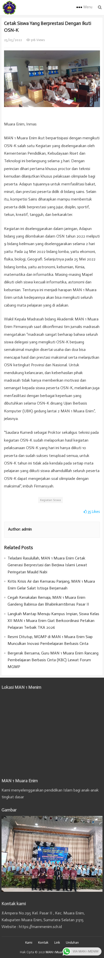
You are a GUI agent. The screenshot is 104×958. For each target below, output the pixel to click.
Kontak (43, 942)
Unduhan (72, 942)
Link (57, 942)
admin (27, 529)
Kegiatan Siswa (50, 500)
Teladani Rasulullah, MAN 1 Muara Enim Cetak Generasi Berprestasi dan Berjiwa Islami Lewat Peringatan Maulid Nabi (47, 565)
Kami (28, 942)
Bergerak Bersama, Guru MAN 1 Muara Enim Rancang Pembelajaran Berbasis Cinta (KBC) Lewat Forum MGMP (53, 660)
